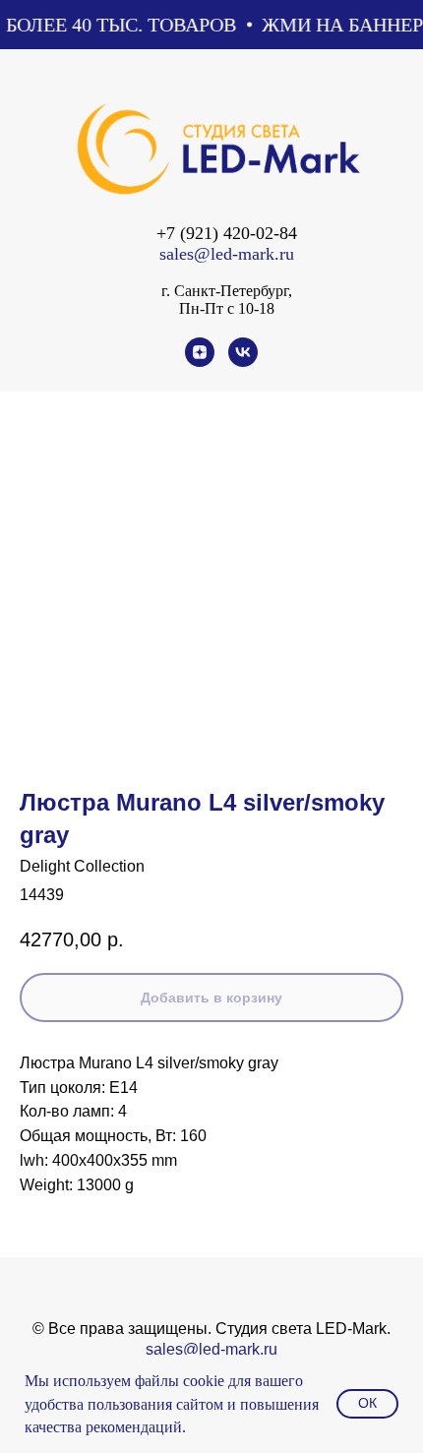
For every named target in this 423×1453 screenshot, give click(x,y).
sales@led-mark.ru (226, 254)
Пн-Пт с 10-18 (226, 308)
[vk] (243, 361)
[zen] (199, 361)
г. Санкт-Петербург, (226, 290)
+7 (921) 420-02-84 (226, 233)
